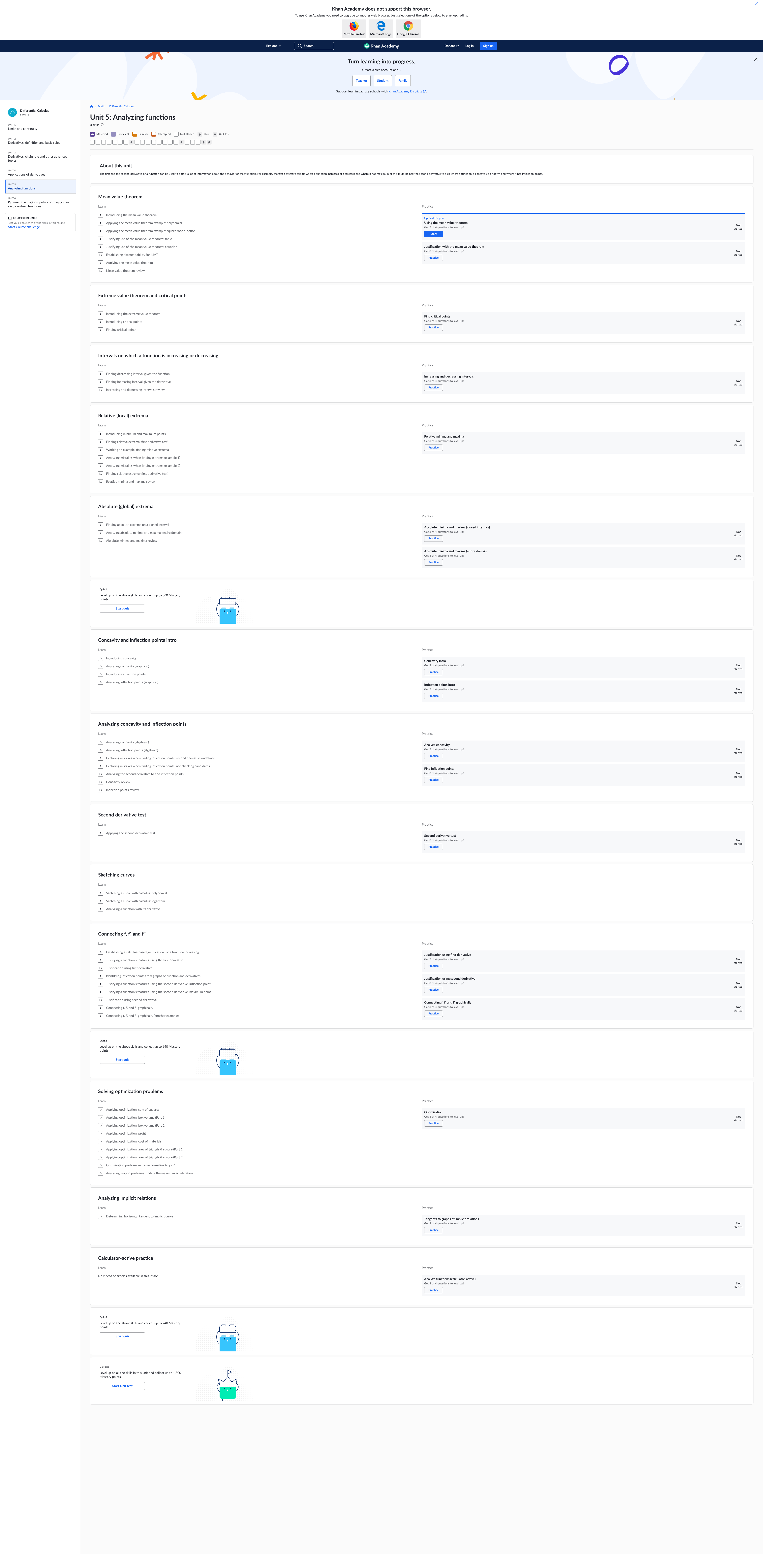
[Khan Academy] (381, 46)
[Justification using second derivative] (170, 142)
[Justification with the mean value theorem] (98, 142)
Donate (449, 46)
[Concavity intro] (137, 142)
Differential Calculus (121, 106)
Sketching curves (116, 875)
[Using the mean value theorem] (92, 142)
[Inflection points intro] (142, 142)
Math (101, 106)
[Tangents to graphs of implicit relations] (192, 142)
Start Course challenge (24, 227)
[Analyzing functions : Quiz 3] (203, 142)
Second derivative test (122, 815)
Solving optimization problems (130, 1091)
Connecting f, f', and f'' (122, 934)
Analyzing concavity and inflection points (142, 724)
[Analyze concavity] (148, 142)
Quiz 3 (103, 1317)
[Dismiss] (756, 3)
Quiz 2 (103, 1041)
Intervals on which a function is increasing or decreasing (158, 355)
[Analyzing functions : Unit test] (209, 142)
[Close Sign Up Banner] (756, 59)
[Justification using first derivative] (164, 142)
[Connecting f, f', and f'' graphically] (175, 142)
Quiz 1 (103, 589)
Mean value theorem (120, 197)
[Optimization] (187, 142)
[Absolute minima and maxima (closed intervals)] (120, 142)
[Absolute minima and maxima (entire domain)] (125, 142)
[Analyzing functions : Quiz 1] (131, 142)
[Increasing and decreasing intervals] (109, 142)
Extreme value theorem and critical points (143, 295)
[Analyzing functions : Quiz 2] (181, 142)
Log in (469, 46)
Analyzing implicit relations (127, 1198)
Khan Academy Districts (405, 91)
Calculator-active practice (125, 1258)
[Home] (91, 107)
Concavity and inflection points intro (137, 640)
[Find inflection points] (153, 142)
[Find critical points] (103, 142)
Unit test (104, 1367)
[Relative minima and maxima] (114, 142)
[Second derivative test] (159, 142)
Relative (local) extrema (123, 415)
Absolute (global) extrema (125, 506)
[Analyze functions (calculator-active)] (198, 142)
